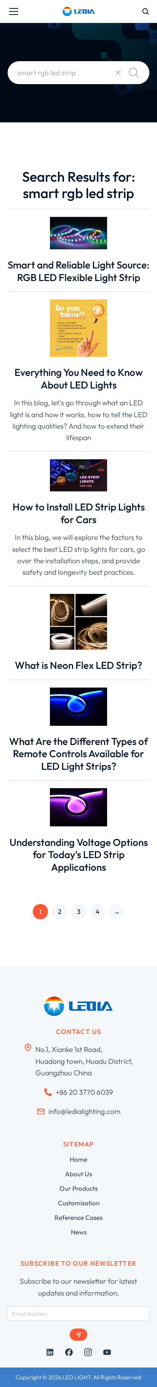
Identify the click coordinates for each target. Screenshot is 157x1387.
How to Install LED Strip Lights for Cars (79, 513)
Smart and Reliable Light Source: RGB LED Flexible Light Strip (78, 271)
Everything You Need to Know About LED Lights (78, 378)
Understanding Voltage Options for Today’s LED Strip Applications (79, 854)
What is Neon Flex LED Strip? (78, 665)
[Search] (134, 73)
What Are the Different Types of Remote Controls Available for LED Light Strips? (78, 753)
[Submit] (78, 1334)
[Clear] (118, 72)
